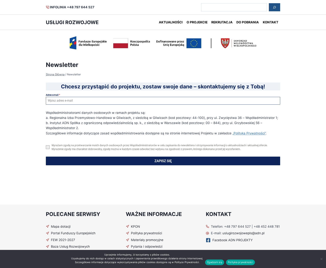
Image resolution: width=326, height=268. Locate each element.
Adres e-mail (53, 95)
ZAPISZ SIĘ (163, 161)
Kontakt (270, 22)
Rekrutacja (222, 22)
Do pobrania (247, 22)
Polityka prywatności (240, 262)
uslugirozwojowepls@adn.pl (243, 233)
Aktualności (171, 22)
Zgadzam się (214, 262)
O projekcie (197, 22)
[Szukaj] (274, 7)
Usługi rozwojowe (72, 22)
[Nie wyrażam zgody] (321, 259)
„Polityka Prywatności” (249, 133)
